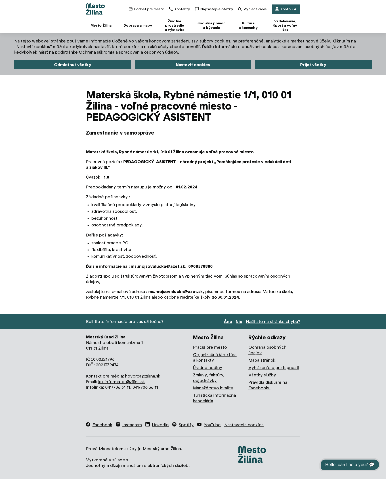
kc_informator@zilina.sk (121, 382)
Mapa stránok (261, 360)
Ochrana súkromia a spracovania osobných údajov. (129, 52)
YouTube (212, 425)
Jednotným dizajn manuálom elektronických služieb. (138, 465)
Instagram (132, 425)
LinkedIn (160, 425)
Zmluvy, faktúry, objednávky (208, 378)
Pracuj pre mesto (210, 347)
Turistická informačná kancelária (214, 398)
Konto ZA (288, 9)
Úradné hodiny (207, 367)
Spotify (186, 425)
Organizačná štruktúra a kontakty (215, 357)
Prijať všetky (313, 65)
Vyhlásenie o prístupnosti (273, 367)
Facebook (102, 425)
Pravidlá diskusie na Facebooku (267, 385)
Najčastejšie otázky (216, 9)
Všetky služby (262, 375)
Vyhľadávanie (255, 9)
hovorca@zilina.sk (142, 376)
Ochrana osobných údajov (267, 350)
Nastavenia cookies (244, 425)
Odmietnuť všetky (72, 65)
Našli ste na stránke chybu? (273, 321)
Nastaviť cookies (193, 65)
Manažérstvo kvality (213, 388)
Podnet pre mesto (149, 9)
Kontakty (182, 9)
